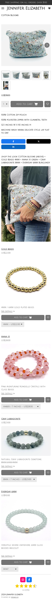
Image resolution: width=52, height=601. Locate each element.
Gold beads (7, 249)
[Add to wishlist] (47, 104)
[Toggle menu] (3, 8)
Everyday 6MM (9, 492)
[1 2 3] (5, 104)
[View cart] (49, 8)
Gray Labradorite (10, 419)
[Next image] (46, 45)
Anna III (5, 337)
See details (6, 311)
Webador (14, 597)
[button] (5, 75)
